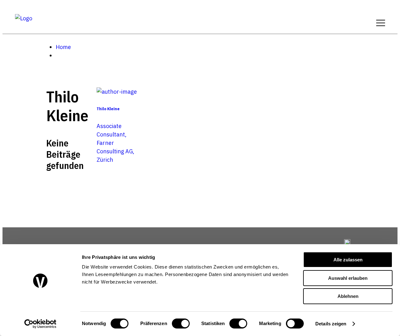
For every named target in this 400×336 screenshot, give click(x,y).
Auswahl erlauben (348, 278)
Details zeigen (330, 323)
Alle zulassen (347, 259)
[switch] (181, 324)
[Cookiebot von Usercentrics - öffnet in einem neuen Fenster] (40, 324)
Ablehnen (348, 296)
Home (63, 47)
